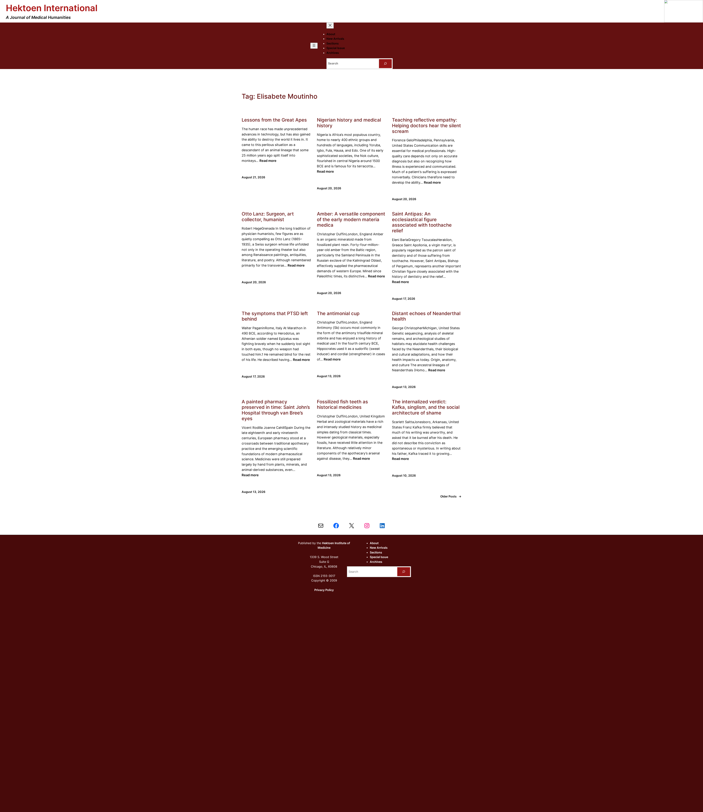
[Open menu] (314, 46)
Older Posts (450, 496)
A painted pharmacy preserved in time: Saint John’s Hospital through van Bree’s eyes (276, 410)
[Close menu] (330, 26)
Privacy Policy (324, 590)
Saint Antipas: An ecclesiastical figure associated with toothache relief (422, 222)
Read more (267, 161)
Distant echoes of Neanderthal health (426, 316)
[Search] (385, 63)
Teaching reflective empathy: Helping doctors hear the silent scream (426, 125)
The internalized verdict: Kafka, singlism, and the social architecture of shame (426, 407)
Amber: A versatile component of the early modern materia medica (351, 219)
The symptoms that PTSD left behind (275, 316)
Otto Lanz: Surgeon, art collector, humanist (268, 216)
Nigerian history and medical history (349, 122)
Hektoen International (52, 8)
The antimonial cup (338, 313)
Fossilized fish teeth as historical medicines (342, 404)
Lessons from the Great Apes (274, 120)
